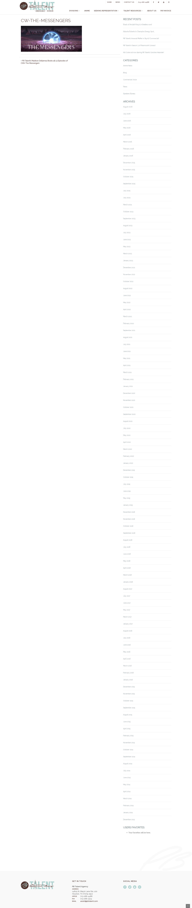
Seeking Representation (105, 11)
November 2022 (129, 274)
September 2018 (129, 533)
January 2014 (128, 812)
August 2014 (127, 763)
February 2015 (128, 736)
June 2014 (127, 777)
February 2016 (128, 673)
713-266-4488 (143, 2)
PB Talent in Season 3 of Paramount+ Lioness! (139, 45)
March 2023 (127, 253)
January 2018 (128, 582)
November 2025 (129, 170)
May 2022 (126, 302)
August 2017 (127, 589)
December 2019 (129, 470)
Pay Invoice (166, 11)
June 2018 (127, 554)
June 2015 (126, 722)
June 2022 (127, 295)
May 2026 (126, 128)
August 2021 (127, 337)
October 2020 (128, 407)
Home (109, 2)
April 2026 (127, 135)
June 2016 (127, 645)
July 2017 (126, 596)
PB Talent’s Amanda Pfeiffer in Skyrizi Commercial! (141, 38)
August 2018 (127, 540)
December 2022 (129, 267)
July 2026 (126, 114)
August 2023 (127, 225)
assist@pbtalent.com (89, 901)
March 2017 (127, 617)
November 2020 (129, 400)
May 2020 (126, 435)
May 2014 (126, 784)
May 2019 (126, 498)
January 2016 (128, 680)
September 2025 (129, 184)
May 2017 (126, 610)
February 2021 (128, 379)
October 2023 (128, 211)
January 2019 (128, 505)
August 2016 (127, 631)
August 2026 (127, 107)
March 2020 (127, 449)
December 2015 (129, 687)
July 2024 (126, 198)
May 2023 (126, 246)
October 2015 (128, 701)
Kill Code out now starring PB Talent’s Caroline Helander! (143, 52)
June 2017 (126, 603)
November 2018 (129, 519)
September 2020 (129, 414)
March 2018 (127, 575)
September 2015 (129, 708)
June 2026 (127, 121)
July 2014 (126, 770)
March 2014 (127, 798)
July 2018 (126, 547)
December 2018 (129, 512)
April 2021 (126, 365)
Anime (87, 11)
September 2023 (129, 218)
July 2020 (126, 428)
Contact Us (129, 2)
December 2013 (129, 819)
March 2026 (127, 142)
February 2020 (128, 456)
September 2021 (129, 330)
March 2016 (127, 666)
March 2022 (127, 316)
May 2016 (126, 652)
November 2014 (129, 743)
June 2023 (127, 239)
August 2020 (127, 421)
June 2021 (127, 351)
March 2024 (127, 205)
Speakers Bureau (129, 93)
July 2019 (126, 484)
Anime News (127, 66)
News (118, 2)
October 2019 (128, 477)
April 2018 (127, 568)
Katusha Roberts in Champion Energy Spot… (139, 31)
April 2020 (127, 442)
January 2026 (128, 156)
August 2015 (127, 715)
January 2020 (128, 463)
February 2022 (128, 323)
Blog (125, 73)
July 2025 (126, 191)
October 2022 (128, 281)
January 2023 (128, 260)
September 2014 (129, 756)
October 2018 (128, 526)
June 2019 (127, 491)
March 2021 (127, 372)
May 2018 (126, 561)
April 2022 (127, 309)
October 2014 (128, 750)
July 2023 (126, 232)
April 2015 (126, 729)
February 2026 (128, 149)
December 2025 (129, 163)
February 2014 (128, 805)
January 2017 (128, 624)
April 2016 (127, 659)
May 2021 (126, 358)
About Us (151, 11)
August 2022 (127, 288)
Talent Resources (132, 11)
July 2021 (126, 344)
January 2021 (128, 386)
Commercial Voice (130, 80)
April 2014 (126, 791)
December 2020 (129, 393)
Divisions (73, 11)
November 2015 (129, 694)
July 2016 (126, 638)
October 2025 (128, 177)
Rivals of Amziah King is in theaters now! (137, 24)
